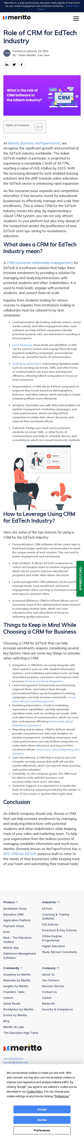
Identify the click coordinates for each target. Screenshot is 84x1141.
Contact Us (49, 992)
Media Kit (48, 1003)
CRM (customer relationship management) (40, 263)
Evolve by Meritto (15, 1015)
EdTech (47, 908)
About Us (48, 974)
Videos (8, 997)
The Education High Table (20, 1032)
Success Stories (53, 986)
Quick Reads (11, 1003)
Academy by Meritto (17, 974)
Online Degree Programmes (52, 938)
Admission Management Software (19, 955)
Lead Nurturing (22, 345)
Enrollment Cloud (14, 908)
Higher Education (53, 946)
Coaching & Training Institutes (55, 916)
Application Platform (17, 920)
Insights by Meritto (15, 986)
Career (47, 997)
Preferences (42, 1130)
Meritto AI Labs (13, 1027)
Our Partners (50, 980)
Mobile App (11, 947)
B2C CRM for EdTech (19, 854)
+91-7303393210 (13, 1058)
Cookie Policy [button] (35, 1091)
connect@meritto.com (15, 1062)
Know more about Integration (43, 681)
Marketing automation (26, 363)
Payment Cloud (13, 926)
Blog (6, 1021)
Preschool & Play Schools (59, 930)
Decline (42, 1120)
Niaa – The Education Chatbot (17, 940)
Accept (42, 1109)
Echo (6, 932)
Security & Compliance (57, 1009)
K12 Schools (50, 924)
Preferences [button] (62, 1096)
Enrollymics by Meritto (18, 1009)
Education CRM (13, 914)
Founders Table (14, 992)
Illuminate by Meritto (17, 980)
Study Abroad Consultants (59, 952)
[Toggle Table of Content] (36, 127)
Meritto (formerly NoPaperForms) (34, 143)
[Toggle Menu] (76, 19)
